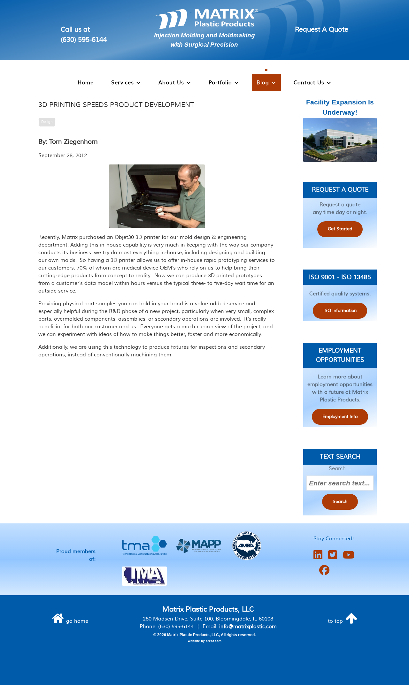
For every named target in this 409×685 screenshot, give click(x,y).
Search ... (340, 468)
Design (47, 121)
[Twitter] (332, 555)
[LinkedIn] (317, 555)
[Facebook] (324, 570)
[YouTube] (348, 555)
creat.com (213, 641)
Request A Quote (321, 29)
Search (340, 502)
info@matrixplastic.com (248, 626)
